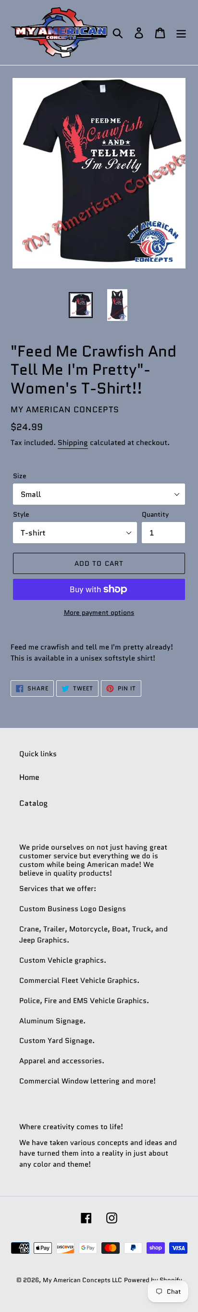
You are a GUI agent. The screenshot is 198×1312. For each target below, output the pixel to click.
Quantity (155, 514)
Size (19, 476)
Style (21, 514)
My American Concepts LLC (82, 1280)
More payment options (99, 612)
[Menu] (181, 32)
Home (29, 777)
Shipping (73, 442)
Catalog (33, 803)
